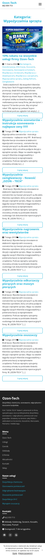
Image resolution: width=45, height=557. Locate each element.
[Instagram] (10, 535)
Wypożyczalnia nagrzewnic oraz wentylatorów (20, 230)
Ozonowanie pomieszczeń (13, 486)
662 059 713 (10, 517)
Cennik (5, 446)
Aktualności (7, 459)
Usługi (5, 442)
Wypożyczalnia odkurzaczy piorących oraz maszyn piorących (20, 283)
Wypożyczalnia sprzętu (12, 79)
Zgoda (15, 553)
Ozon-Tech (9, 3)
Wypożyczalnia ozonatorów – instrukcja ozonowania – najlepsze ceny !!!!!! (22, 123)
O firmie (5, 455)
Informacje (20, 67)
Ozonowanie (7, 70)
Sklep (4, 468)
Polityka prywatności (25, 553)
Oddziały (6, 451)
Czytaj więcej (22, 115)
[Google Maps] (16, 535)
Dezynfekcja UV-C (9, 499)
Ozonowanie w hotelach (24, 70)
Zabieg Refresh (29, 79)
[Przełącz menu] (40, 4)
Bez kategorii (25, 64)
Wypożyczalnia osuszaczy (19, 335)
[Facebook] (4, 535)
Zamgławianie (8, 81)
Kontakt (5, 463)
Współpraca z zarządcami (27, 76)
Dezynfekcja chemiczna (12, 482)
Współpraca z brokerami (13, 73)
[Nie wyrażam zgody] (42, 550)
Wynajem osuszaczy (11, 503)
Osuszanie (30, 67)
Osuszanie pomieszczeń (12, 495)
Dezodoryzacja (8, 67)
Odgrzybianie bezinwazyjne (14, 490)
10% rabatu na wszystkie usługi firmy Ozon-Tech (19, 57)
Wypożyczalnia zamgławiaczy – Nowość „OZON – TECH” (19, 178)
